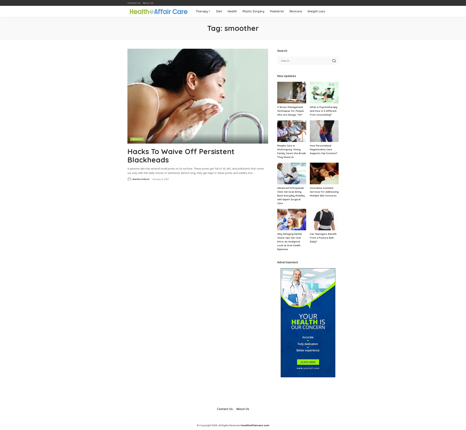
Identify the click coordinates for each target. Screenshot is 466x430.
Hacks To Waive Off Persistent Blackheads (180, 155)
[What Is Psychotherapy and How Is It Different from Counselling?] (324, 92)
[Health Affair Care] (158, 11)
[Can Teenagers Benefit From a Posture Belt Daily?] (324, 219)
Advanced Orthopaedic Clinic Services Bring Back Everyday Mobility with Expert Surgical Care (291, 195)
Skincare (137, 139)
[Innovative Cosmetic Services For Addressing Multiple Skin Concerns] (324, 173)
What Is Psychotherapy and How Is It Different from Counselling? (323, 111)
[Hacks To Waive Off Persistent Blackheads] (197, 96)
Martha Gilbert (141, 179)
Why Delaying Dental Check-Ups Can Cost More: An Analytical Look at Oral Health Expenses (289, 241)
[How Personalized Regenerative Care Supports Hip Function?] (324, 131)
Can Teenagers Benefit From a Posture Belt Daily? (323, 237)
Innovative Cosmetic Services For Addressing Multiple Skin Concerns (324, 191)
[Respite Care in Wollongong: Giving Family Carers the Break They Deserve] (291, 131)
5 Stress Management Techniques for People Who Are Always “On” (290, 111)
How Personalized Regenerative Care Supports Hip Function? (323, 149)
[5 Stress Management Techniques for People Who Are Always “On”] (291, 92)
